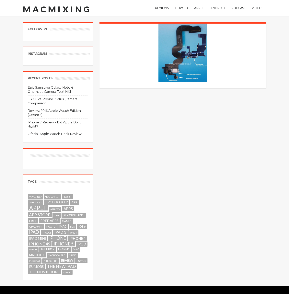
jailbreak (47, 249)
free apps (49, 221)
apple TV (55, 209)
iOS (72, 226)
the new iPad (61, 266)
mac (76, 249)
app (74, 202)
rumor (81, 260)
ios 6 (82, 226)
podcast (34, 260)
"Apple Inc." (35, 197)
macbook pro (56, 255)
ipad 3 (60, 232)
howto (50, 226)
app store (39, 214)
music (72, 255)
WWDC (67, 272)
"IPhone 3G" (35, 202)
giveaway (36, 226)
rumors (36, 266)
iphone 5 (64, 243)
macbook (36, 255)
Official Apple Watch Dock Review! (55, 134)
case (56, 215)
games (67, 221)
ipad (34, 232)
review (67, 260)
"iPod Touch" (56, 202)
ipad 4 (73, 232)
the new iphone (44, 272)
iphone (57, 238)
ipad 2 (46, 232)
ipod (81, 244)
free (33, 221)
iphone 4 (78, 238)
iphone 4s (39, 243)
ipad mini (37, 238)
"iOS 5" (67, 196)
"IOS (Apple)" (52, 197)
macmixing (57, 9)
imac (62, 226)
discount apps (73, 215)
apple (38, 207)
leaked (63, 249)
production (50, 261)
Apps (68, 208)
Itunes (33, 249)
